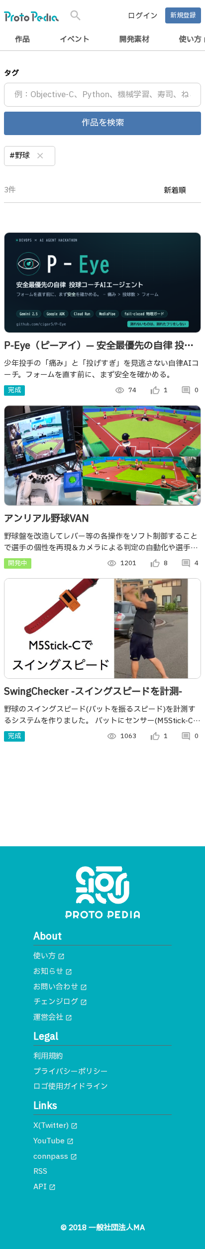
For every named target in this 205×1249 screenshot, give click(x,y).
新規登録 (183, 15)
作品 (22, 39)
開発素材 (134, 39)
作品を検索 (103, 123)
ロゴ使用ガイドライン (70, 1087)
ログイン (143, 16)
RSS (40, 1171)
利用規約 (48, 1056)
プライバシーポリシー (70, 1072)
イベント (75, 39)
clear (40, 156)
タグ (11, 73)
